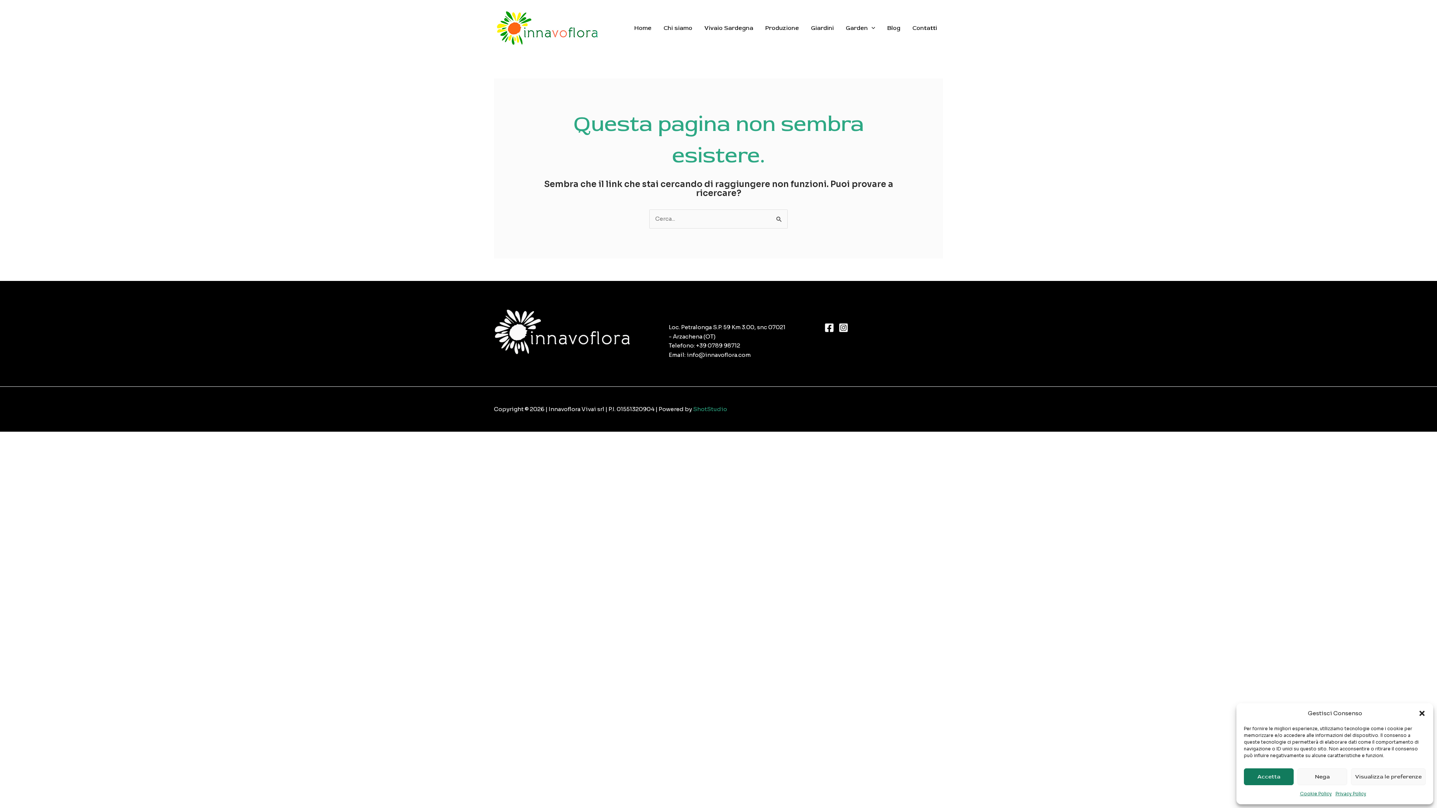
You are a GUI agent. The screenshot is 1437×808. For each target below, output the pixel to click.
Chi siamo (677, 28)
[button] (1422, 713)
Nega (1322, 776)
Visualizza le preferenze (1388, 776)
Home (643, 28)
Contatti (924, 28)
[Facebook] (829, 328)
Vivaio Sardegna (728, 28)
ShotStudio (710, 409)
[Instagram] (843, 328)
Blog (893, 28)
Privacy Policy (1351, 793)
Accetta (1268, 776)
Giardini (822, 28)
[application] (871, 28)
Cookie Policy (1316, 793)
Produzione (782, 28)
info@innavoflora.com (719, 354)
